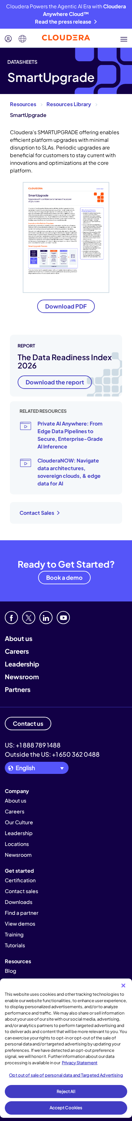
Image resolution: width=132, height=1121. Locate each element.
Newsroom (22, 677)
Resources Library (68, 104)
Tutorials (15, 945)
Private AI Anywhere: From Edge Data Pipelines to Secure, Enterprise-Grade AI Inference (70, 435)
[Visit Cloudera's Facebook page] (11, 617)
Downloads (18, 902)
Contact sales (21, 891)
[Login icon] (8, 38)
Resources (23, 104)
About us (18, 638)
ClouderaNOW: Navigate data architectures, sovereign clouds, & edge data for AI (69, 472)
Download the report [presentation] (55, 382)
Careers (17, 651)
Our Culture (19, 822)
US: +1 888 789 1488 (33, 745)
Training (14, 934)
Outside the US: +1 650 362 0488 (52, 754)
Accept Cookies (66, 1107)
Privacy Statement (79, 1062)
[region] (66, 1048)
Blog (10, 970)
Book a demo (64, 577)
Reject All (66, 1091)
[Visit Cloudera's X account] (28, 617)
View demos (20, 923)
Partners (17, 689)
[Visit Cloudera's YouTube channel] (63, 617)
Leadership (22, 664)
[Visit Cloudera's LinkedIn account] (46, 617)
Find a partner (21, 912)
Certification (20, 880)
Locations (17, 844)
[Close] (123, 986)
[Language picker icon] (22, 38)
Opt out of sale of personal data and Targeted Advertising (66, 1075)
